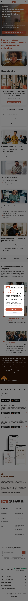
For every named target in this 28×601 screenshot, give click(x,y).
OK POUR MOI (14, 309)
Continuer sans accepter (13, 289)
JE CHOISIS (14, 313)
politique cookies (17, 305)
